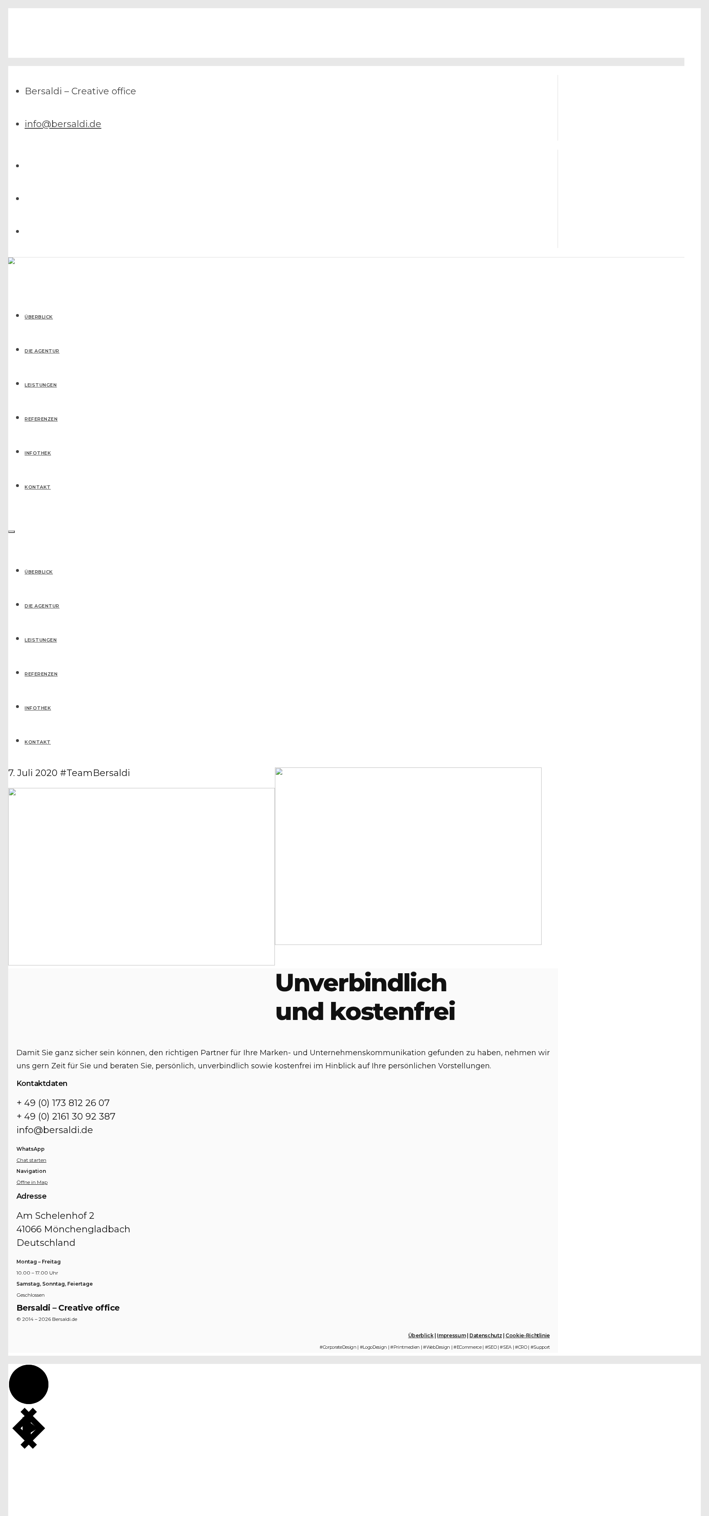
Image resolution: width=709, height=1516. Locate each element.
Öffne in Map (32, 1182)
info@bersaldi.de (63, 124)
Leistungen (41, 640)
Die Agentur (42, 606)
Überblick (39, 572)
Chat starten (31, 1160)
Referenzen (41, 674)
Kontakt (38, 742)
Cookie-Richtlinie (527, 1335)
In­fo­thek (38, 708)
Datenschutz (485, 1335)
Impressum (451, 1335)
